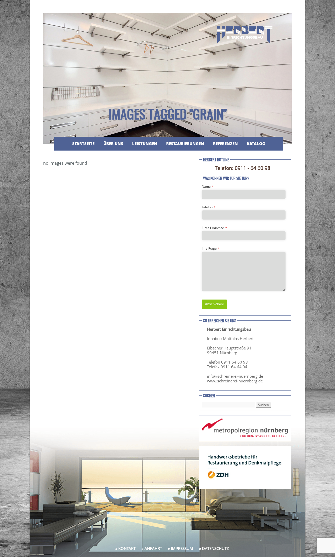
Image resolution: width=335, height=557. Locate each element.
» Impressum (180, 548)
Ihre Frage (211, 248)
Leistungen (144, 143)
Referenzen (225, 143)
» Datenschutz (214, 548)
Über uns (113, 143)
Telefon (208, 207)
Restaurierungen (185, 143)
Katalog (256, 143)
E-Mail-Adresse (214, 228)
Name (208, 186)
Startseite (83, 143)
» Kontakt (125, 548)
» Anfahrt (152, 548)
